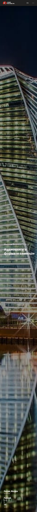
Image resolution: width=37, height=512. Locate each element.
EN (27, 3)
